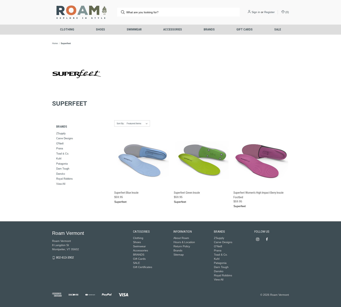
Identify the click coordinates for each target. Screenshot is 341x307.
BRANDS (209, 29)
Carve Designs (64, 138)
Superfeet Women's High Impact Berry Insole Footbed (258, 195)
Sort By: (120, 123)
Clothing (67, 29)
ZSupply (61, 133)
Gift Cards (244, 29)
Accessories (172, 29)
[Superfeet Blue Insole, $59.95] (142, 160)
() (287, 12)
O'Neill (60, 143)
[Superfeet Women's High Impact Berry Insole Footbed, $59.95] (261, 160)
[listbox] (138, 123)
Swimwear (134, 29)
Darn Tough (62, 168)
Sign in (256, 12)
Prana (59, 148)
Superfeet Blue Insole (126, 192)
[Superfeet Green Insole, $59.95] (202, 160)
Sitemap (178, 254)
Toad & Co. (62, 153)
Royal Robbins (64, 178)
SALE (277, 29)
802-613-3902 (65, 257)
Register (269, 12)
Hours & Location (184, 242)
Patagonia (62, 163)
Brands (177, 250)
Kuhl (58, 158)
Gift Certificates (142, 267)
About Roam (181, 238)
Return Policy (181, 246)
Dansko (60, 173)
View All (60, 183)
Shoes (100, 29)
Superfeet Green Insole (187, 192)
